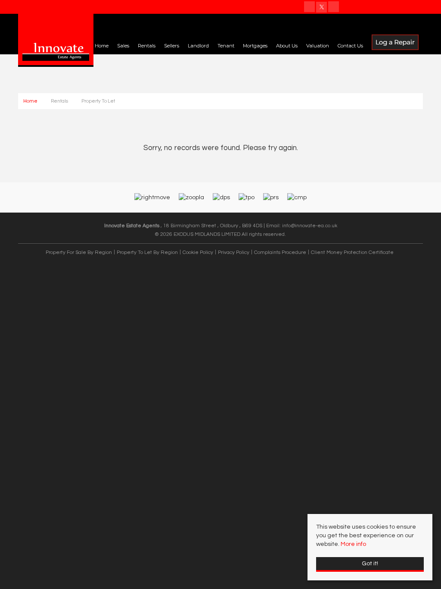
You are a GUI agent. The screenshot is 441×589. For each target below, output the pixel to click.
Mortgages (255, 46)
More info (353, 544)
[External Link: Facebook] (310, 8)
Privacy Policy (233, 252)
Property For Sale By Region (79, 252)
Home (102, 46)
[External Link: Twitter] (322, 8)
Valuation (317, 46)
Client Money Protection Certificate (352, 252)
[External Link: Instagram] (334, 8)
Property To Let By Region (147, 252)
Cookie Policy (198, 252)
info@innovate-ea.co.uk (309, 225)
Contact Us (350, 46)
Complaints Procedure (280, 252)
